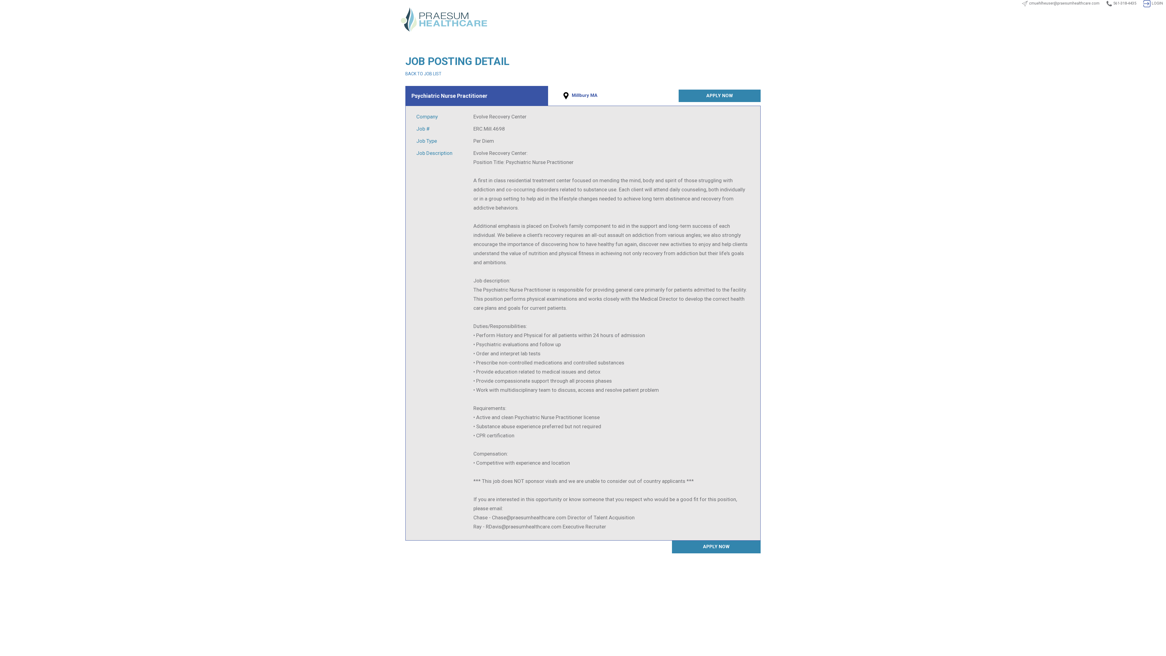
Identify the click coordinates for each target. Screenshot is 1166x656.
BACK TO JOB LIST (423, 73)
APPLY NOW (719, 95)
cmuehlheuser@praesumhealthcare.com (1064, 3)
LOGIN (1157, 3)
